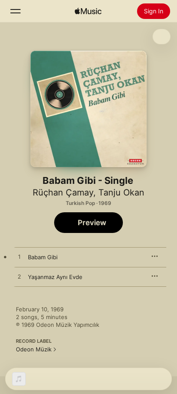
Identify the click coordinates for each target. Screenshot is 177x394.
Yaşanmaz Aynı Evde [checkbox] (55, 276)
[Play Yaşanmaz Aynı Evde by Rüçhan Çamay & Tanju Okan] (19, 277)
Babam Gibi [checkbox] (43, 257)
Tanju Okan (121, 192)
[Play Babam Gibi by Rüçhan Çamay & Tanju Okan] (19, 257)
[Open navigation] (15, 11)
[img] (88, 11)
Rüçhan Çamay (63, 192)
